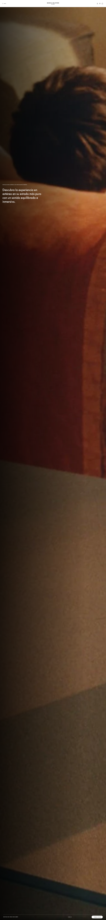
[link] (97, 4)
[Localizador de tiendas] (100, 4)
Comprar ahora (97, 917)
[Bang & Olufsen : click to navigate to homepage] (53, 3)
